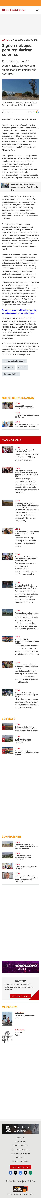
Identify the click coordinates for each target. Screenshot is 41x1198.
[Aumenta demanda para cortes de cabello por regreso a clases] (7, 539)
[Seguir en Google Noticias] (37, 112)
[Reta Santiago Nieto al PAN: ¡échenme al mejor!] (7, 455)
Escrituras (22, 368)
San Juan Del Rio (11, 374)
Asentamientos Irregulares (14, 361)
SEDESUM (8, 368)
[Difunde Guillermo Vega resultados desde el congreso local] (7, 700)
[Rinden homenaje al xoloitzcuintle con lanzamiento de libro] (7, 647)
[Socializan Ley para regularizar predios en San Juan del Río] (7, 424)
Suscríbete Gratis (20, 996)
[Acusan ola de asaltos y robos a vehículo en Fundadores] (7, 621)
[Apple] (25, 1173)
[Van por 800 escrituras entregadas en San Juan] (7, 405)
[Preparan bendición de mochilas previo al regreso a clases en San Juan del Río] (7, 594)
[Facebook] (10, 1173)
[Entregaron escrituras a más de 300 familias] (7, 415)
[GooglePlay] (30, 1173)
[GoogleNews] (20, 1173)
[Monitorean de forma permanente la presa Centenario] (7, 856)
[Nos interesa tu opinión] (20, 1129)
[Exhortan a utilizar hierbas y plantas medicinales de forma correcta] (7, 673)
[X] (15, 1173)
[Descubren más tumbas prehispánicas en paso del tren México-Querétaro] (7, 845)
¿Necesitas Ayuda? (20, 1167)
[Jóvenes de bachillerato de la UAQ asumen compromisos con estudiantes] (7, 565)
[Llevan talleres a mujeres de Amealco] (7, 866)
